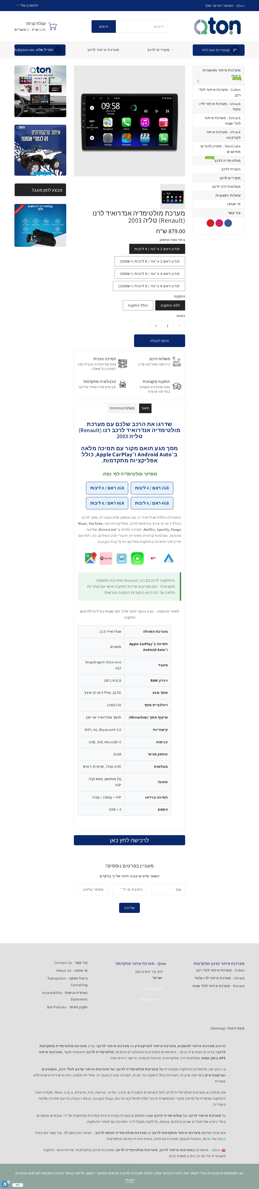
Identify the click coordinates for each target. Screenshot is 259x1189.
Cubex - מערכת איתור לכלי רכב (220, 970)
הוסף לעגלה (159, 340)
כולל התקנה (138, 305)
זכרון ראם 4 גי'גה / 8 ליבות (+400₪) (150, 273)
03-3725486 (153, 988)
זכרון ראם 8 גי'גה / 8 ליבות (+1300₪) (149, 286)
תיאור (145, 408)
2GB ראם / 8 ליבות (107, 488)
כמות (181, 316)
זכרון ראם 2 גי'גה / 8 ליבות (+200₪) (150, 261)
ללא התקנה (170, 305)
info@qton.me (32, 49)
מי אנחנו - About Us (72, 970)
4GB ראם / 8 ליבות (152, 503)
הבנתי (130, 1180)
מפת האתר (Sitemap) (227, 1028)
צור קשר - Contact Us (71, 962)
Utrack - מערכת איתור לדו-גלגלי (219, 978)
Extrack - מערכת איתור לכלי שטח (218, 986)
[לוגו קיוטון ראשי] (217, 26)
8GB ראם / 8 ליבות (107, 503)
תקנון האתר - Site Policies (67, 1007)
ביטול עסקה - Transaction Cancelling (67, 981)
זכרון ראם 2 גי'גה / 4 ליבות (157, 249)
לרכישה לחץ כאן (129, 840)
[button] (27, 5)
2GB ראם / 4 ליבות (152, 488)
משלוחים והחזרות (122, 408)
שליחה (129, 908)
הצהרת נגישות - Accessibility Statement (65, 995)
